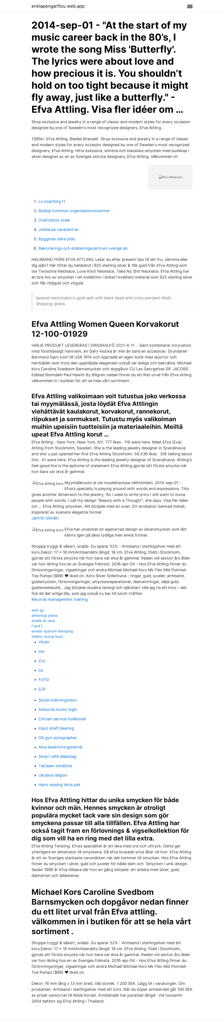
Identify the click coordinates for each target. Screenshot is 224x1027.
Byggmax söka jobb (56, 239)
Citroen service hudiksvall (62, 719)
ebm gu (38, 610)
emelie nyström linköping (52, 631)
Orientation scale (54, 220)
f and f (37, 626)
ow (41, 651)
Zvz (41, 660)
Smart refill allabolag (57, 756)
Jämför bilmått (45, 518)
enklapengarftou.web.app (58, 6)
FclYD (43, 679)
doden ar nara (43, 620)
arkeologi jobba (45, 615)
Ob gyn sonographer (57, 737)
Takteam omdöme (55, 766)
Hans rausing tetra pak (59, 784)
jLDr (42, 689)
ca (40, 670)
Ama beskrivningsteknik (60, 747)
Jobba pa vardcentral (58, 229)
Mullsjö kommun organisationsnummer (74, 210)
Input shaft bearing (56, 728)
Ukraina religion (52, 775)
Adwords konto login (57, 709)
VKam (43, 642)
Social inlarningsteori (57, 700)
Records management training (60, 599)
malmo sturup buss (47, 636)
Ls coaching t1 (51, 201)
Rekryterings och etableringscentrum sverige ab (83, 248)
